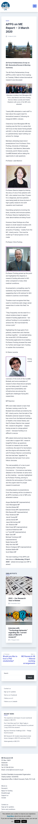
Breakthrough (5, 793)
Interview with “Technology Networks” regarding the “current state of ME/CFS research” (18, 632)
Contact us (7, 688)
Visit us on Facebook (10, 695)
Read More (10, 816)
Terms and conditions (8, 809)
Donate (3, 798)
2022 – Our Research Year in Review (17, 599)
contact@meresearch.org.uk (14, 770)
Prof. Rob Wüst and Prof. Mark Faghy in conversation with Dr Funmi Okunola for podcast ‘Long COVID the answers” (18, 725)
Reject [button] (24, 821)
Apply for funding (6, 791)
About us (4, 786)
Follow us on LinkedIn (10, 701)
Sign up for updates (10, 692)
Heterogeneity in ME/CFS (11, 741)
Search (6, 673)
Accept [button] (17, 821)
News (7, 20)
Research (4, 788)
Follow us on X (8, 698)
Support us (4, 795)
